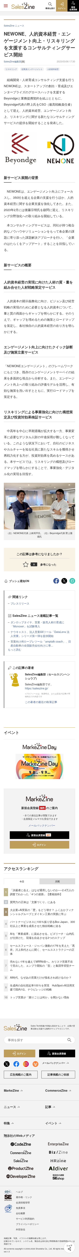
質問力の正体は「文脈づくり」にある (33, 902)
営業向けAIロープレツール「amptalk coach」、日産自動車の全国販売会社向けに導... (41, 643)
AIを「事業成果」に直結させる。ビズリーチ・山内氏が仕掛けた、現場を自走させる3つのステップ (42, 936)
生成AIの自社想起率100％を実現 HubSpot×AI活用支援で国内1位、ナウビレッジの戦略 (42, 987)
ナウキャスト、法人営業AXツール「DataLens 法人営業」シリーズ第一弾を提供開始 (40, 634)
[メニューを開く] (6, 6)
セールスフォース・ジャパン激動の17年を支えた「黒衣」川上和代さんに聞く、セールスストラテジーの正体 (42, 950)
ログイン (41, 844)
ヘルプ (19, 1191)
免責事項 (20, 1207)
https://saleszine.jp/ (36, 688)
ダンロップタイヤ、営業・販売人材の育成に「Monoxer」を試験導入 (37, 624)
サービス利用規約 (25, 1218)
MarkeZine (11, 1090)
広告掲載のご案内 (20, 1074)
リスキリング (11, 69)
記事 (48, 1107)
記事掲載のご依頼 (58, 1074)
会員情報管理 (23, 1202)
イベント (51, 1123)
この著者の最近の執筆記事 (41, 702)
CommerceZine (56, 1090)
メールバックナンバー (41, 825)
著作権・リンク (24, 1197)
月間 (57, 881)
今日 (22, 881)
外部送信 (20, 1229)
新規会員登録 (40, 835)
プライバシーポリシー (27, 1224)
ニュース (10, 1107)
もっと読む (14, 649)
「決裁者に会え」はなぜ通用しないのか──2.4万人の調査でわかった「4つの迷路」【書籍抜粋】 (42, 892)
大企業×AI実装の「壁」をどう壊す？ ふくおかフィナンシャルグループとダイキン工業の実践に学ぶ (42, 912)
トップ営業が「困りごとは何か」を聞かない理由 (39, 997)
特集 (7, 1123)
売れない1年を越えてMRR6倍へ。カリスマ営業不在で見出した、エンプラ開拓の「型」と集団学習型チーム (42, 965)
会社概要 (20, 1213)
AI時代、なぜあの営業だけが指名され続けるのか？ (41, 977)
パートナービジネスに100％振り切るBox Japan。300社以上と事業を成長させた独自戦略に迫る (42, 924)
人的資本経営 (53, 69)
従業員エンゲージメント (32, 69)
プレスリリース (20, 603)
